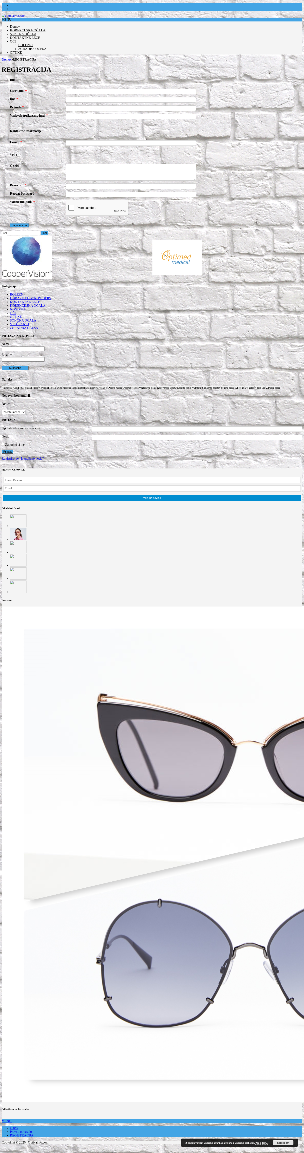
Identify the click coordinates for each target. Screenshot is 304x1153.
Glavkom (18, 387)
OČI (13, 41)
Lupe (59, 387)
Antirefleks (7, 387)
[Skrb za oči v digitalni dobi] (18, 552)
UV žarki (249, 387)
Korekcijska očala (47, 387)
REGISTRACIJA (22, 1135)
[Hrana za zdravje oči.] (18, 565)
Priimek (17, 107)
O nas (14, 1128)
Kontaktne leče (30, 387)
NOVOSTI (17, 309)
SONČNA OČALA (23, 34)
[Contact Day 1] (18, 525)
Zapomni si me (14, 444)
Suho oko (239, 387)
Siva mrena (195, 387)
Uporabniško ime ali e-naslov (21, 428)
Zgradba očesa (273, 387)
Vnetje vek (260, 387)
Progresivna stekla (147, 387)
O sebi (14, 165)
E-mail (16, 142)
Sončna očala (227, 387)
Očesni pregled (130, 387)
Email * (7, 354)
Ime (14, 99)
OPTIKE (16, 52)
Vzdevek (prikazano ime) (29, 115)
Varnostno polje (22, 201)
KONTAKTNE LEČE (25, 37)
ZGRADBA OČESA (32, 49)
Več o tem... (261, 1142)
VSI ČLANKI (19, 324)
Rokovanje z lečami (166, 387)
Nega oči (102, 387)
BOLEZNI (25, 45)
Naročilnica (83, 387)
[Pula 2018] (18, 592)
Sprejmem (283, 1143)
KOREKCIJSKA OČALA (27, 30)
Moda (74, 387)
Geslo (5, 436)
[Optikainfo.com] (13, 16)
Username (18, 90)
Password (18, 185)
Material (67, 387)
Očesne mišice (115, 387)
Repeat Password (23, 193)
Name (6, 344)
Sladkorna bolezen (211, 387)
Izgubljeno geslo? (32, 458)
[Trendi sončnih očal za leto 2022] (18, 539)
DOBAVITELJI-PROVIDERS (30, 298)
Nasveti (94, 387)
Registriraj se (10, 458)
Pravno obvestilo (21, 1131)
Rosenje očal (183, 387)
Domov (15, 26)
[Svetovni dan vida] (18, 578)
